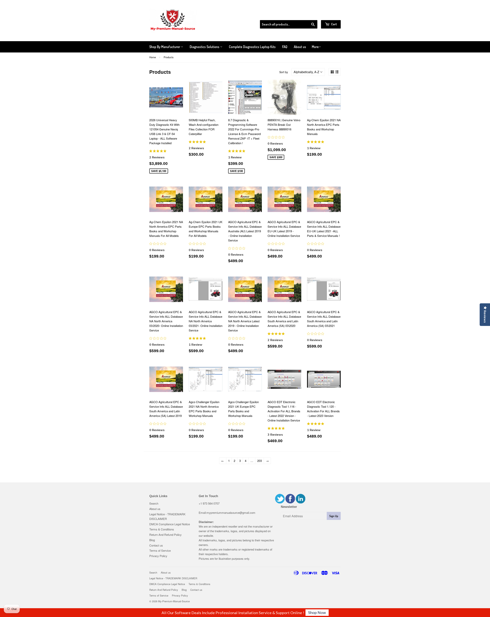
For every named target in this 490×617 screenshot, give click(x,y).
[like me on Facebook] (290, 502)
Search (153, 503)
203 (259, 461)
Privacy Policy (158, 556)
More (315, 47)
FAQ (284, 47)
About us (300, 47)
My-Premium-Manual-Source (174, 601)
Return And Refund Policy (165, 535)
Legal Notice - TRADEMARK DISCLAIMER (173, 578)
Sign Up (333, 516)
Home (152, 57)
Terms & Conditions (161, 529)
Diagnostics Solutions (205, 47)
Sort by (283, 72)
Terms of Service (160, 550)
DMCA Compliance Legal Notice (169, 524)
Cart (334, 24)
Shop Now (317, 612)
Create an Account (330, 15)
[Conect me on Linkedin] (300, 502)
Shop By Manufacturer (165, 47)
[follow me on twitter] (280, 502)
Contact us (156, 545)
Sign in (309, 15)
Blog (152, 540)
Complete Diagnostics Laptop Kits (252, 47)
